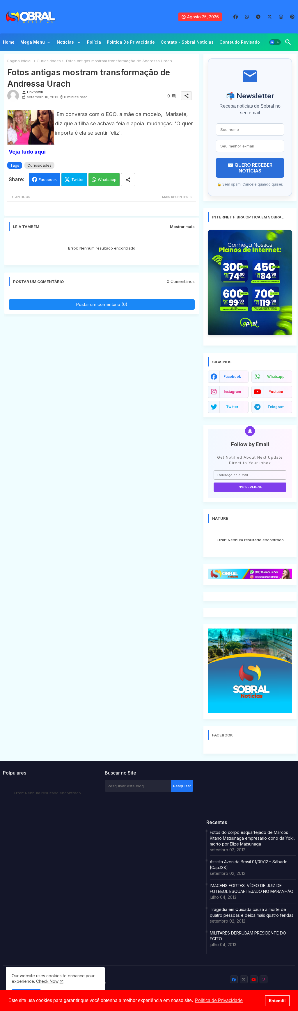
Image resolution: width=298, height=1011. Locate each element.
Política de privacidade (131, 42)
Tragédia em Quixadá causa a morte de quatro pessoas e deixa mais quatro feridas (251, 912)
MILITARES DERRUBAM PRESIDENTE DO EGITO (248, 935)
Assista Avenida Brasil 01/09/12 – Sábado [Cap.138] (249, 864)
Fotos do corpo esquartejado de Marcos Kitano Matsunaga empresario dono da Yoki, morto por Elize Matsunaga (252, 838)
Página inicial (19, 60)
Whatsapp (107, 179)
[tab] (8, 43)
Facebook (48, 179)
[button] (275, 42)
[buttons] (235, 16)
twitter (232, 407)
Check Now (47, 981)
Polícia (94, 42)
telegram (275, 407)
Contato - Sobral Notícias (187, 42)
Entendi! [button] (277, 1000)
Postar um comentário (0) (101, 304)
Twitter (77, 179)
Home (9, 42)
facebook (232, 376)
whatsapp (276, 376)
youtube (276, 391)
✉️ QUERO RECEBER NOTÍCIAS (250, 168)
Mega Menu (32, 42)
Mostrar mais (182, 226)
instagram (232, 391)
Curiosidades (49, 60)
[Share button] (128, 179)
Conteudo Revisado (239, 42)
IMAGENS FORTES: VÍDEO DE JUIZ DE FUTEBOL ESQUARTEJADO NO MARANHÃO (251, 888)
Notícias (66, 42)
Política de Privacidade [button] (219, 1000)
